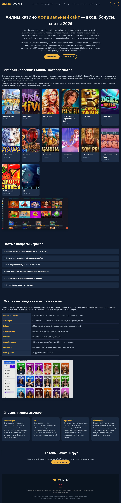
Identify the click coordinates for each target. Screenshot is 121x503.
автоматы (35, 4)
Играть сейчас (69, 57)
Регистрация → (52, 57)
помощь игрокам (47, 4)
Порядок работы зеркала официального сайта (24, 258)
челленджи (58, 4)
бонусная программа (79, 4)
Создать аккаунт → (60, 462)
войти (114, 4)
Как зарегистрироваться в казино (19, 285)
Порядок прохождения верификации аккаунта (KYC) (26, 251)
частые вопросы (94, 4)
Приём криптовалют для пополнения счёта (22, 265)
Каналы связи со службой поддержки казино (23, 278)
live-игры (67, 4)
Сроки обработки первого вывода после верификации (27, 271)
